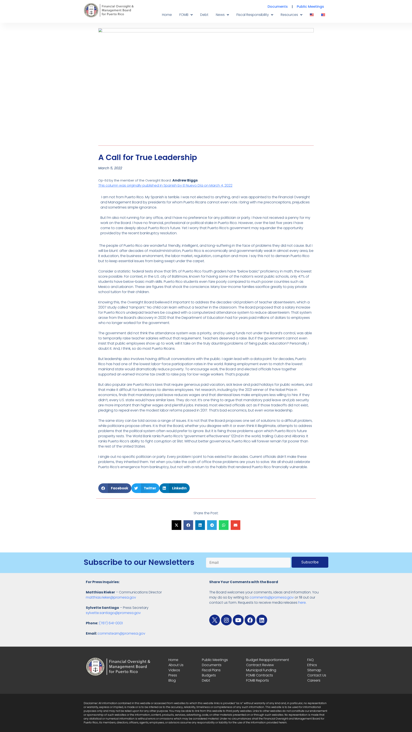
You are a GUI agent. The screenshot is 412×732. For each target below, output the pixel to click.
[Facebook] (250, 620)
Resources (289, 14)
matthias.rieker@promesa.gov (111, 597)
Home (167, 14)
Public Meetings (310, 6)
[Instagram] (226, 620)
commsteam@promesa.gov (121, 633)
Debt (204, 14)
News (220, 14)
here (302, 602)
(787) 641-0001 (111, 623)
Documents (278, 6)
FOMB (183, 14)
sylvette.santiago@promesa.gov (113, 612)
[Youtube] (238, 620)
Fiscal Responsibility (252, 14)
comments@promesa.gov (272, 597)
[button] (114, 488)
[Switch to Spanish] (323, 14)
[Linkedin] (261, 620)
